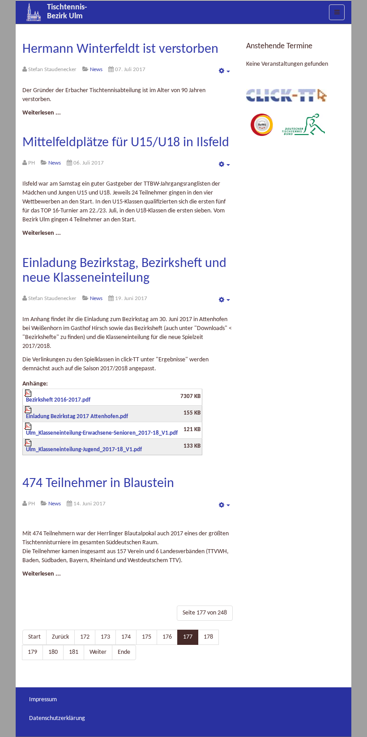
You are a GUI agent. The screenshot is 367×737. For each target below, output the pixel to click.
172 (85, 637)
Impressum (43, 699)
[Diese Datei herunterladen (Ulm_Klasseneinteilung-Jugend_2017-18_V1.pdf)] (101, 446)
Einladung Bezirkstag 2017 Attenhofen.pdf (77, 416)
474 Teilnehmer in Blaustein (98, 484)
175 (146, 637)
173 (105, 637)
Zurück (60, 637)
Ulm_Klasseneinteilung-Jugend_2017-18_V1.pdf (84, 450)
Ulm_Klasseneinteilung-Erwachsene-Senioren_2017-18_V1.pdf (102, 433)
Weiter (98, 652)
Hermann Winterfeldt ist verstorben (120, 49)
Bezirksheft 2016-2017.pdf (58, 400)
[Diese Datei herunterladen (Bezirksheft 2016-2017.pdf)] (101, 396)
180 (53, 652)
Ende (124, 652)
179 (32, 652)
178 (208, 637)
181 (73, 652)
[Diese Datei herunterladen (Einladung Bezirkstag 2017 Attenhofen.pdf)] (101, 412)
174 (126, 637)
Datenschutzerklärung (57, 718)
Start (34, 637)
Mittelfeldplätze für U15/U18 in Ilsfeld (125, 143)
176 (167, 637)
